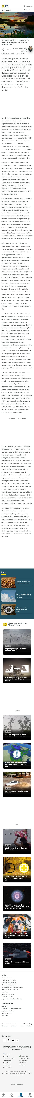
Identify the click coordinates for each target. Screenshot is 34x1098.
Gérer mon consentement (10, 989)
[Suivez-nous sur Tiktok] (17, 1040)
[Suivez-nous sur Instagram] (8, 1040)
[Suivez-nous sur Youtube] (13, 1040)
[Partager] (2, 49)
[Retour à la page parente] (6, 8)
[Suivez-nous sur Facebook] (4, 1040)
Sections (26, 10)
